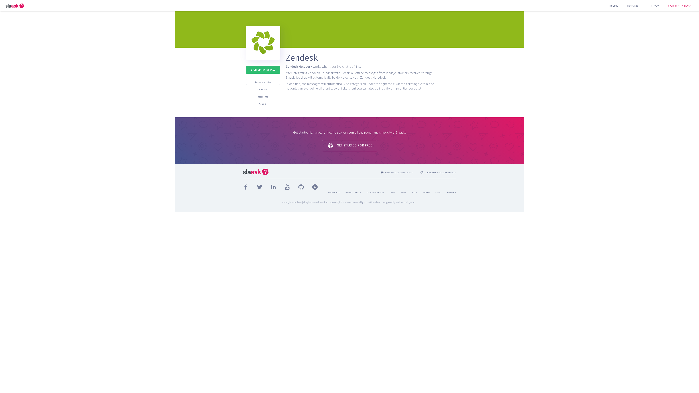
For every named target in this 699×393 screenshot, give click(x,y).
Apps (403, 192)
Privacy (451, 192)
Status (426, 192)
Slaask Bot (334, 192)
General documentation (398, 172)
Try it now (653, 5)
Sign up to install (263, 69)
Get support (263, 89)
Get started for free (354, 145)
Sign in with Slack (679, 5)
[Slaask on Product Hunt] (315, 186)
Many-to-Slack (353, 192)
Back (264, 103)
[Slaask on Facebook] (246, 186)
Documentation (263, 82)
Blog (414, 192)
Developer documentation (441, 172)
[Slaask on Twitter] (260, 186)
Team (392, 192)
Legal (438, 192)
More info (263, 96)
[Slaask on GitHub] (301, 186)
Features (632, 5)
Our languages (375, 192)
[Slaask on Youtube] (288, 186)
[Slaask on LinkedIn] (274, 186)
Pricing (614, 5)
